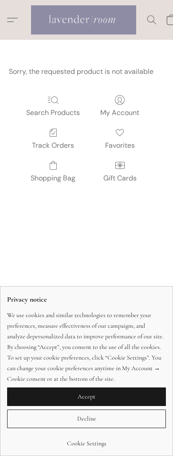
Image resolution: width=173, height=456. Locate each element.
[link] (86, 440)
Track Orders (53, 145)
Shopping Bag (53, 178)
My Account (119, 112)
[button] (86, 20)
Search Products (53, 112)
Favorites (120, 145)
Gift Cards (120, 178)
